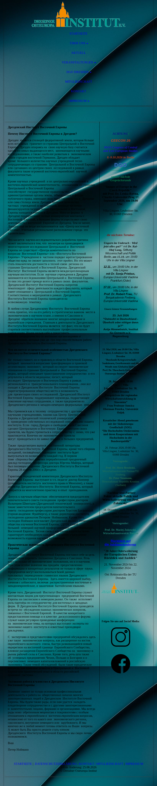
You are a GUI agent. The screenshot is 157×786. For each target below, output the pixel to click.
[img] (78, 14)
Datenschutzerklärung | (56, 763)
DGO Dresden (77, 72)
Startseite (78, 33)
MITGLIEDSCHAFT (109, 763)
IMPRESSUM (134, 763)
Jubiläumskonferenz (123, 544)
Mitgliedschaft (78, 81)
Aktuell (78, 52)
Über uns (77, 43)
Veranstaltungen (77, 62)
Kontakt (78, 91)
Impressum (78, 100)
